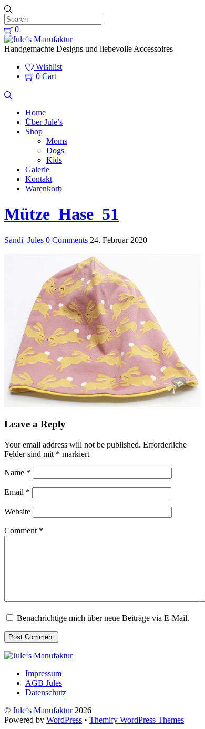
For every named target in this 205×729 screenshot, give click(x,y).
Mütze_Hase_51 (61, 214)
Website (17, 511)
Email (17, 492)
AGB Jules (43, 682)
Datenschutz (45, 692)
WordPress (64, 719)
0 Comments (67, 240)
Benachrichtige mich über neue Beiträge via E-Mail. (103, 618)
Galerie (37, 169)
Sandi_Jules (24, 240)
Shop (34, 131)
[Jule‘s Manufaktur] (38, 39)
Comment (23, 530)
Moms (56, 141)
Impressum (43, 673)
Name (17, 472)
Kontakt (38, 178)
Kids (54, 159)
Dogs (55, 150)
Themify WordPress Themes (136, 719)
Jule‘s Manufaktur (43, 710)
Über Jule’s (44, 122)
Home (35, 112)
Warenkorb (43, 188)
